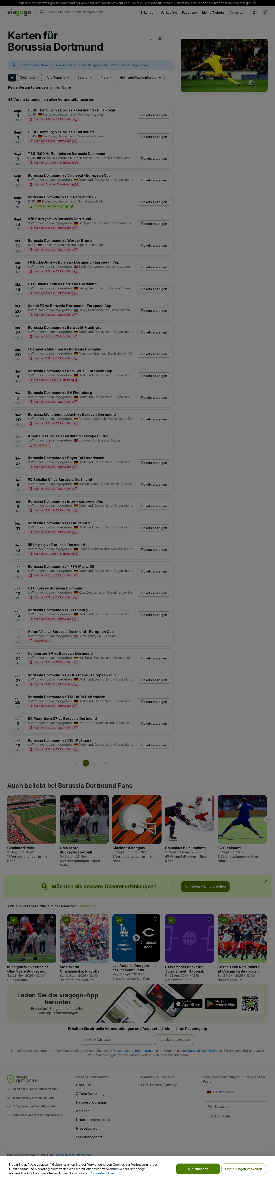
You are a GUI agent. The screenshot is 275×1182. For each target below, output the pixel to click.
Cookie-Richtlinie (102, 1173)
